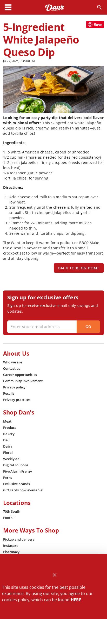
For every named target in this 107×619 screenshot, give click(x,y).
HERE (76, 600)
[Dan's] (55, 7)
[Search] (99, 7)
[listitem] (12, 362)
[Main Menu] (8, 7)
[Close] (54, 575)
